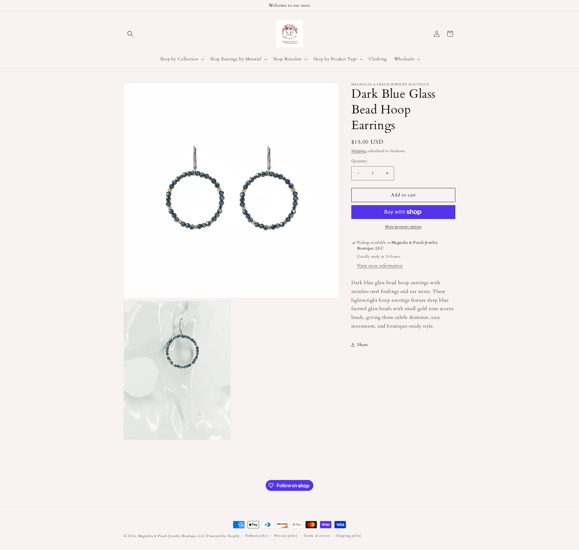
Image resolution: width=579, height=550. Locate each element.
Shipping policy (349, 535)
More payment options (403, 226)
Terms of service (317, 535)
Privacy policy (286, 535)
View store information (380, 266)
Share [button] (362, 345)
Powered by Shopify (223, 536)
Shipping (359, 150)
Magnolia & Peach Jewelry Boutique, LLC (172, 536)
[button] (130, 33)
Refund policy (256, 535)
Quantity (359, 161)
